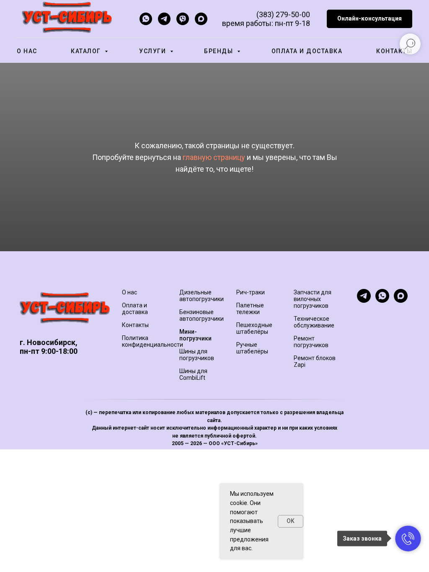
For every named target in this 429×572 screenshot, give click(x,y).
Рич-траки (250, 292)
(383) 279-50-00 (283, 14)
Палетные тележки (250, 308)
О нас (27, 51)
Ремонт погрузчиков (311, 341)
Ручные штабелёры (252, 348)
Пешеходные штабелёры (254, 328)
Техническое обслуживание (314, 322)
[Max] (201, 19)
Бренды (219, 51)
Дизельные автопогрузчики (201, 295)
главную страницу (214, 157)
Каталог (87, 51)
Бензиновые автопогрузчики (201, 315)
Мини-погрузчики (195, 335)
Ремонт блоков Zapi (315, 361)
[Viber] (182, 19)
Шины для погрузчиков (196, 354)
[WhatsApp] (146, 19)
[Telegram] (164, 19)
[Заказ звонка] (408, 538)
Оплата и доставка (307, 51)
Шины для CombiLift (193, 374)
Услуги (153, 51)
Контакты (394, 51)
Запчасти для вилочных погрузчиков (312, 299)
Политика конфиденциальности (152, 341)
